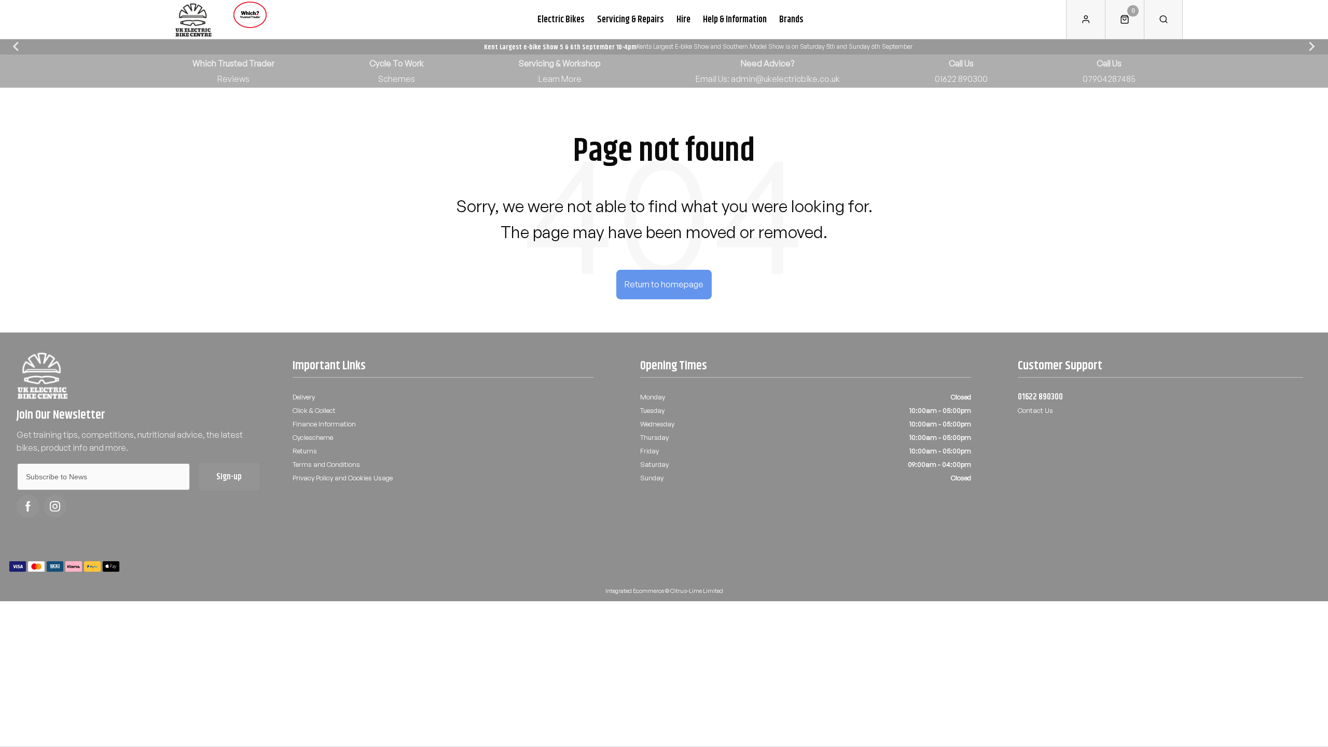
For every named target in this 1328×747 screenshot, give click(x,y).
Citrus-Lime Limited (696, 590)
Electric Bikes (561, 19)
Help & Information (735, 19)
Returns (305, 451)
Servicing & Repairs (630, 19)
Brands (791, 19)
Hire (683, 19)
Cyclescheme (313, 437)
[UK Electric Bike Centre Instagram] (55, 506)
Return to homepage (664, 284)
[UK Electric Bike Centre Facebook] (28, 506)
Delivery (304, 397)
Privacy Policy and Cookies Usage (343, 478)
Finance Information (324, 424)
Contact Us (1035, 410)
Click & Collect (314, 410)
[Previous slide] (16, 46)
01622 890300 (1040, 397)
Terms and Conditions (326, 464)
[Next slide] (1311, 46)
